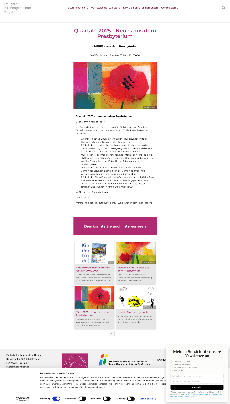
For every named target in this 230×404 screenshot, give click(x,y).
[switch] (82, 399)
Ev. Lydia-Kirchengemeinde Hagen (17, 8)
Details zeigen (146, 399)
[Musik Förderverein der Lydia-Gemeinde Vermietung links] (120, 8)
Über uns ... (82, 8)
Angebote (114, 8)
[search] (223, 8)
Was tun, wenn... (170, 8)
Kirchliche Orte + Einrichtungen (140, 8)
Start (71, 8)
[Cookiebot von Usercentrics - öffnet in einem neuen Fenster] (22, 399)
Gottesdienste (99, 8)
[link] (82, 8)
